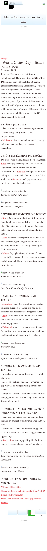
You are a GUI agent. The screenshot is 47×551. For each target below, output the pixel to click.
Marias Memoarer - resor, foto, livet (23, 19)
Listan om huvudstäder (12, 494)
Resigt (4, 58)
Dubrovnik (7, 327)
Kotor (5, 218)
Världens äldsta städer (11, 486)
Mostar (5, 253)
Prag (4, 315)
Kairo (3, 163)
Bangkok (21, 171)
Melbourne (7, 140)
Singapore (17, 179)
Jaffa (4, 237)
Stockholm (7, 440)
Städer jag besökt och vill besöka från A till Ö (23, 490)
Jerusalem (7, 303)
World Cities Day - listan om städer (23, 64)
